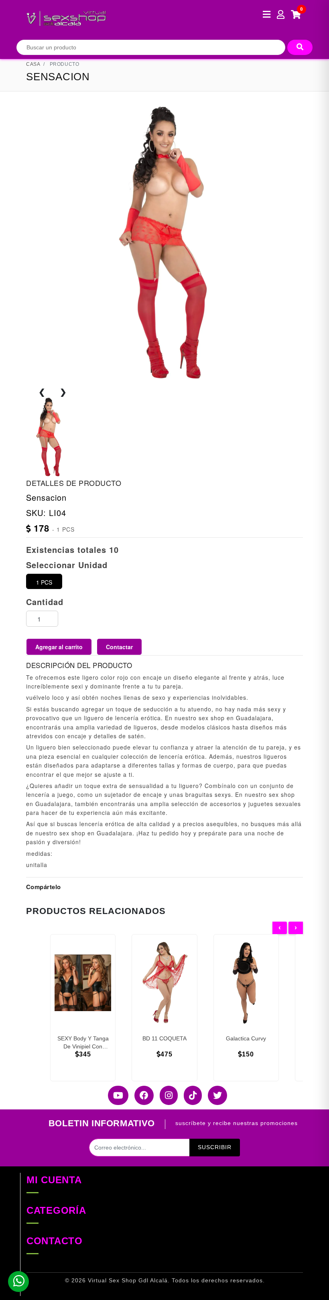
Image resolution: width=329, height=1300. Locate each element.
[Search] (300, 47)
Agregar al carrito (59, 647)
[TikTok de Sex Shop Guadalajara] (190, 1095)
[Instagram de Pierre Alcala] (166, 1095)
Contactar (119, 647)
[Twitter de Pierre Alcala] (214, 1095)
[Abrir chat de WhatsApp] (18, 1281)
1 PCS (44, 582)
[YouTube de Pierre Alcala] (115, 1095)
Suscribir (215, 1147)
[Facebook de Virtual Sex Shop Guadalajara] (141, 1095)
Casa (33, 64)
